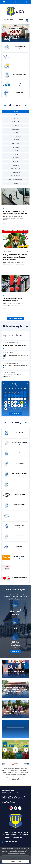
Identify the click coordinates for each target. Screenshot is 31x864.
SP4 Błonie (16, 161)
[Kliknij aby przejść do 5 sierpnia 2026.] (12, 396)
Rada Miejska (15, 129)
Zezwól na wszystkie (15, 861)
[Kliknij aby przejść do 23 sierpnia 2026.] (25, 402)
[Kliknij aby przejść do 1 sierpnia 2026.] (22, 392)
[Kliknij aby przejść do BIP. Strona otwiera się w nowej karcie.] (20, 808)
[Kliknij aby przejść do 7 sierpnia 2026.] (19, 396)
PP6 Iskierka (15, 183)
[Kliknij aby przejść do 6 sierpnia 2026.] (15, 396)
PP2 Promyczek (15, 169)
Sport (15, 114)
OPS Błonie (15, 143)
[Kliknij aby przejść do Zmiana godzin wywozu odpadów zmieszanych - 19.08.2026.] (15, 284)
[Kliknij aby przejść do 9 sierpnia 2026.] (25, 396)
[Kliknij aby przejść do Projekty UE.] (27, 21)
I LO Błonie (16, 147)
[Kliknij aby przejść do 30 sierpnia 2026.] (25, 405)
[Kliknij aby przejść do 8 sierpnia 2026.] (22, 396)
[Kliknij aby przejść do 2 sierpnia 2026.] (25, 392)
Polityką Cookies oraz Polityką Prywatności (16, 853)
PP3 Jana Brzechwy (15, 172)
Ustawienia (15, 857)
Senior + (15, 133)
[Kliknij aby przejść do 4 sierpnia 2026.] (9, 396)
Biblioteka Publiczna (15, 136)
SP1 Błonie (16, 151)
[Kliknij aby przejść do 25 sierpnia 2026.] (9, 405)
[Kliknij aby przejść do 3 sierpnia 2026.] (6, 396)
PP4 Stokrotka (15, 176)
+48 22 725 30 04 (13, 797)
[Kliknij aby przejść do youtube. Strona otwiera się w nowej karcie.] (11, 808)
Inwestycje (15, 122)
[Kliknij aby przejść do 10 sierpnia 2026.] (6, 399)
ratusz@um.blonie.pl (8, 802)
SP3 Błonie (16, 158)
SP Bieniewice (15, 165)
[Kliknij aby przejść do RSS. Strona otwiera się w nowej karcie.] (27, 209)
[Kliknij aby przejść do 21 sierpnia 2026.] (19, 402)
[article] (15, 345)
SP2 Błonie (16, 154)
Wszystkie (15, 111)
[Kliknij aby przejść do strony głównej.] (11, 2)
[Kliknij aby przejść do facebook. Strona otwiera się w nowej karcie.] (15, 808)
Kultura (15, 118)
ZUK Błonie (15, 140)
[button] (27, 31)
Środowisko (15, 125)
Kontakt (21, 19)
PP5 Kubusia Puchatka (15, 179)
